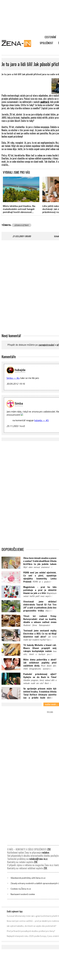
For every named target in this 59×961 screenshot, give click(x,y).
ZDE (49, 849)
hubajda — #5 (41, 420)
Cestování (50, 37)
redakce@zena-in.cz (38, 859)
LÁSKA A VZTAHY (21, 225)
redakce (45, 852)
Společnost (46, 43)
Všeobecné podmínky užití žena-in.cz (28, 878)
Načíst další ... (51, 704)
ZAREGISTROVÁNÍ (46, 345)
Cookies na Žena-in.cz (21, 888)
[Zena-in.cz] (18, 43)
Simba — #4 (13, 378)
